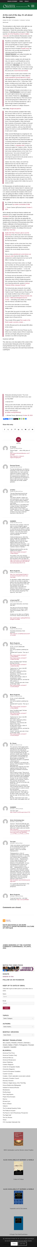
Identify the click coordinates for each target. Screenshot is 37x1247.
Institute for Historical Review (11, 1087)
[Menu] (32, 6)
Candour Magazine (8, 1064)
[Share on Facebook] (4, 429)
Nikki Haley (16, 65)
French (20, 1043)
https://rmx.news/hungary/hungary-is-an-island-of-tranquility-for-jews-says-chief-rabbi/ (19, 576)
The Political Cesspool (9, 1110)
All (3, 1043)
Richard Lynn (6, 1101)
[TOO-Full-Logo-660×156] (15, 6)
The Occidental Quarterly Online (12, 1108)
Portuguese (23, 1045)
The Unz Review (7, 1117)
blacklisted (6, 216)
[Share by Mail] (32, 429)
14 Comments (15, 20)
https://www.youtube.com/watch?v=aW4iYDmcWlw (18, 658)
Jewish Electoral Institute (21, 70)
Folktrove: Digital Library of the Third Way (14, 1083)
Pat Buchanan (7, 1092)
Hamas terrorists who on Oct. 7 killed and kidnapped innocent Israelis (18, 297)
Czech (8, 1043)
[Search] (28, 6)
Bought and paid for (15, 108)
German (26, 1043)
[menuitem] (12, 1)
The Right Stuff (7, 1115)
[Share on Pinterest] (15, 429)
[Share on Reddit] (29, 429)
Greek (5, 1045)
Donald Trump (25, 48)
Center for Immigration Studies (11, 1067)
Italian (10, 1045)
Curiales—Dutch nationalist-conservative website (16, 1076)
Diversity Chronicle (8, 1080)
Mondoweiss (6, 1090)
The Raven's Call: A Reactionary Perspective (15, 1113)
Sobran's (5, 1106)
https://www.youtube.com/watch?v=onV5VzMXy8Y (18, 686)
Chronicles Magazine (9, 1069)
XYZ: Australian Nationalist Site (11, 1122)
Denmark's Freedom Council (11, 1078)
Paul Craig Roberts (8, 1094)
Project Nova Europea (9, 1096)
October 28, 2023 (28, 415)
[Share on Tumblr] (22, 429)
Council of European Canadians (11, 1071)
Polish (16, 1045)
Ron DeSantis (24, 96)
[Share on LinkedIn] (18, 429)
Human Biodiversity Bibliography (12, 1085)
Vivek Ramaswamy (15, 92)
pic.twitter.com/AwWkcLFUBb (21, 204)
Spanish (6, 1047)
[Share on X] (8, 429)
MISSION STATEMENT (12, 1)
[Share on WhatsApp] (11, 429)
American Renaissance (9, 1060)
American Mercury (8, 1057)
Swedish (13, 1047)
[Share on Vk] (25, 429)
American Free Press (9, 1053)
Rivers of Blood (7, 1103)
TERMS (21, 1)
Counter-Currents (8, 1073)
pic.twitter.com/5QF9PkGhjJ (13, 412)
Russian (31, 1045)
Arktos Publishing (8, 1062)
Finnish (13, 1043)
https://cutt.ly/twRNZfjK (23, 899)
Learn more (22, 1243)
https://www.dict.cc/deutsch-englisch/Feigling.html (17, 457)
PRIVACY (27, 1)
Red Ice (5, 1099)
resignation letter (20, 145)
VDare (4, 1119)
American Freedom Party (10, 1055)
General (23, 20)
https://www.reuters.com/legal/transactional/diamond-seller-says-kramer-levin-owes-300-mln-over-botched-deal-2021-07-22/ (23, 561)
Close (14, 1243)
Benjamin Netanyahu (11, 54)
